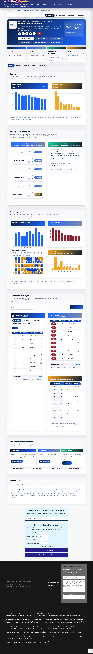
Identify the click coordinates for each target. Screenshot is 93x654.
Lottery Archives (56, 468)
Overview (11, 65)
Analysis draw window (15, 305)
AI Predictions (41, 38)
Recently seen (36, 327)
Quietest (29, 327)
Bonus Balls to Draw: (33, 543)
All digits (15, 327)
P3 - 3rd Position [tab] (36, 320)
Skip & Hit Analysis (25, 42)
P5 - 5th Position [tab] (27, 323)
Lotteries (80, 15)
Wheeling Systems (60, 15)
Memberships (71, 15)
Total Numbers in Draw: (32, 533)
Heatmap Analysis (55, 42)
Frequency (26, 65)
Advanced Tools (41, 65)
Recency (18, 65)
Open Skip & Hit (67, 463)
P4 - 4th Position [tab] (17, 323)
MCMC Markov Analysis (40, 42)
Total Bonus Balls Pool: (32, 540)
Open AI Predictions (44, 461)
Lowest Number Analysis (74, 468)
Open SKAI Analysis (26, 38)
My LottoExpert (49, 15)
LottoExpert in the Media (38, 6)
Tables (33, 65)
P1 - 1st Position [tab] (16, 320)
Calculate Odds (46, 546)
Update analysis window (76, 306)
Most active (21, 327)
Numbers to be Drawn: (32, 536)
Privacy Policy (53, 585)
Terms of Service (52, 582)
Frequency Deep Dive (56, 38)
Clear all (40, 376)
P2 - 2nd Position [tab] (26, 320)
